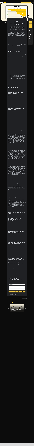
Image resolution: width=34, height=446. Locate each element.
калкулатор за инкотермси (17, 47)
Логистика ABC (25, 298)
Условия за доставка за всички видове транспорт (30, 30)
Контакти (12, 4)
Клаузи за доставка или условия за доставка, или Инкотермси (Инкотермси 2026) (30, 25)
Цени (11, 3)
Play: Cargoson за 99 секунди (30, 42)
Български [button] (18, 2)
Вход (32, 2)
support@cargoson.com (10, 275)
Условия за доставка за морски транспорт (30, 34)
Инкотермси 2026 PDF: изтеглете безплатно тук (30, 37)
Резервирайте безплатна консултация (26, 2)
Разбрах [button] (31, 444)
